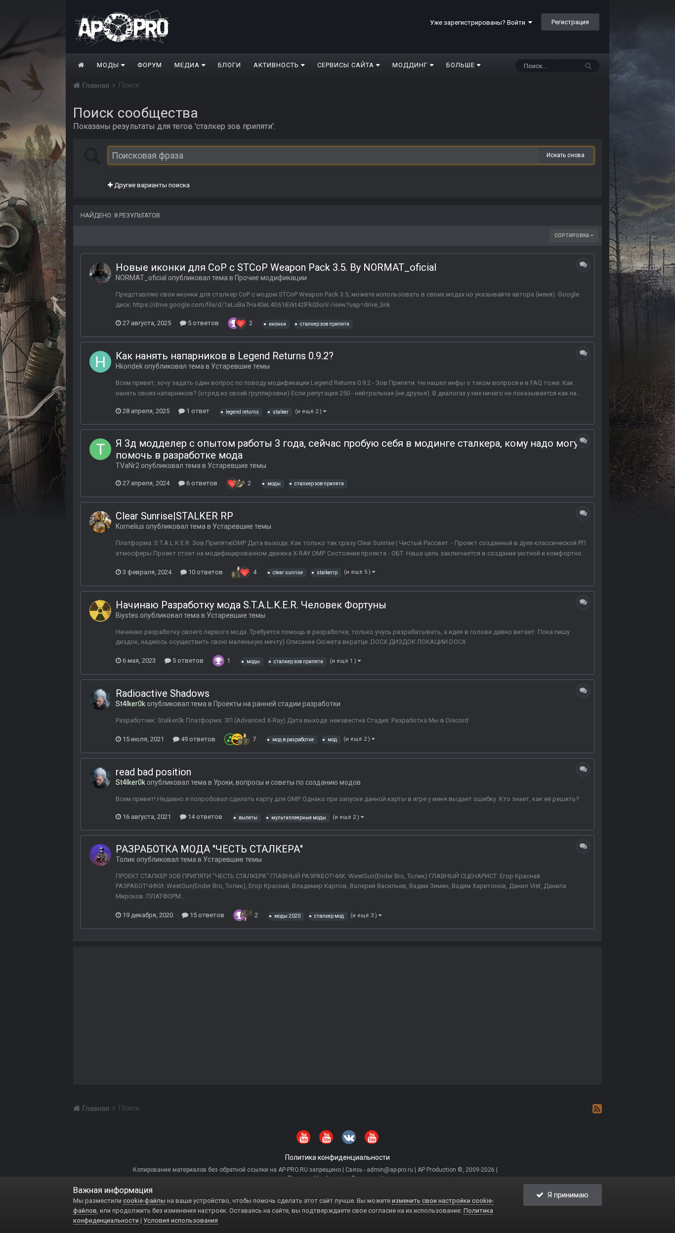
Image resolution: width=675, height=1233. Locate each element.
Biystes (127, 615)
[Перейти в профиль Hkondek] (100, 362)
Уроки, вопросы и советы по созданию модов (287, 782)
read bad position (153, 772)
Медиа (188, 65)
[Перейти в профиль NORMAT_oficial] (100, 273)
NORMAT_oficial (141, 278)
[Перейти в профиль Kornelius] (100, 522)
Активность (277, 65)
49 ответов (197, 739)
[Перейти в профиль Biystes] (100, 611)
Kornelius (130, 526)
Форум (149, 65)
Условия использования (180, 1220)
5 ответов (202, 323)
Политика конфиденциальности (337, 1157)
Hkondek (129, 366)
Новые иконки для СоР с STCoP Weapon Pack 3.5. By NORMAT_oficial (276, 267)
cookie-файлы (144, 1200)
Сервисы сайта (346, 65)
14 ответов (204, 816)
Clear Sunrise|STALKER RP (174, 516)
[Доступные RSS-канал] (597, 1108)
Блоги (229, 65)
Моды (109, 65)
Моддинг (411, 65)
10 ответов (205, 572)
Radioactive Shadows (163, 693)
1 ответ (197, 411)
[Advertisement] (337, 1015)
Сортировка (572, 235)
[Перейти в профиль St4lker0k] (100, 699)
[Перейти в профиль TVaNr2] (100, 449)
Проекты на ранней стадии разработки (276, 704)
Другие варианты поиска (151, 185)
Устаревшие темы (240, 366)
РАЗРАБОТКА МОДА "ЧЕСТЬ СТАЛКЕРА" (209, 849)
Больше (460, 65)
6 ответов (201, 483)
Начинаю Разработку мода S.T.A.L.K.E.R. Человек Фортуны (251, 605)
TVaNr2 (127, 465)
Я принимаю (566, 1194)
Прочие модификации (271, 278)
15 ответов (206, 915)
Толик (125, 859)
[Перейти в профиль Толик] (100, 855)
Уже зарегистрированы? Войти (479, 22)
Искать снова (566, 155)
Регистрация (570, 22)
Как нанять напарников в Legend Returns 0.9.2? (225, 356)
